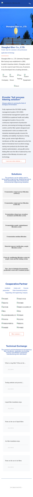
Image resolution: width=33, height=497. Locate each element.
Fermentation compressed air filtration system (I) (17, 192)
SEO (16, 490)
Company (5, 80)
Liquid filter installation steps (13, 402)
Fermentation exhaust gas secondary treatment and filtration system (16, 214)
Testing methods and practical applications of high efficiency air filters (16, 383)
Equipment (27, 80)
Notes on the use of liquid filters (14, 421)
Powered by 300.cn (10, 494)
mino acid (17, 288)
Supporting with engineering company (16, 292)
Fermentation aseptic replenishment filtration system (16, 226)
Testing (19, 79)
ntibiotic (8, 288)
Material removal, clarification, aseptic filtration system (16, 247)
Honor (12, 80)
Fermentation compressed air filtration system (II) (17, 203)
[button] (31, 27)
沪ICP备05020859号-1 (16, 487)
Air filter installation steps (12, 441)
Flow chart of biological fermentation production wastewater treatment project (16, 269)
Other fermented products (20, 290)
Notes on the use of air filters (13, 460)
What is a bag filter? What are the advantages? (14, 363)
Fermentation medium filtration (16, 236)
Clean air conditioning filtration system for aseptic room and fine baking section (16, 258)
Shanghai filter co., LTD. (16, 26)
